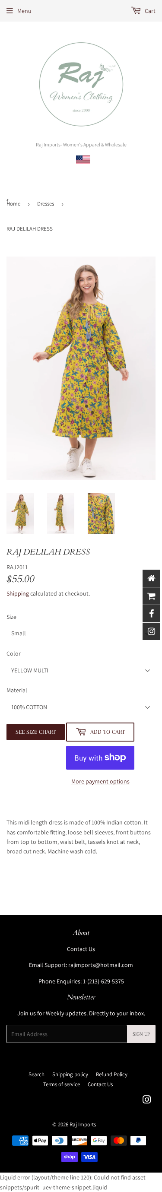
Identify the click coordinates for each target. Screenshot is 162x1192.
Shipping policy (70, 1074)
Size (11, 617)
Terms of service (61, 1084)
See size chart (36, 732)
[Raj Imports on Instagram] (147, 1101)
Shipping (17, 593)
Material (16, 690)
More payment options (100, 781)
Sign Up (141, 1034)
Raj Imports (83, 1124)
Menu (24, 11)
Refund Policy (111, 1074)
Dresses (45, 203)
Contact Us (81, 949)
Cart (149, 11)
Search (36, 1074)
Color (13, 653)
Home (13, 203)
